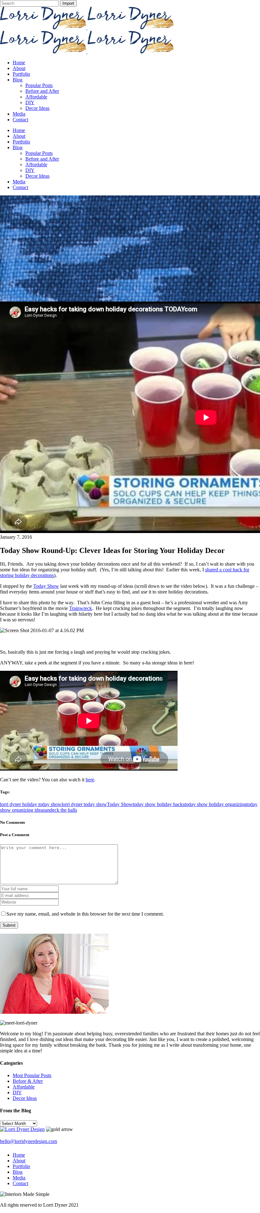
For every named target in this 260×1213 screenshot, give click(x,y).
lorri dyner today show (84, 804)
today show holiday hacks (159, 804)
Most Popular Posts (32, 1075)
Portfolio (21, 1166)
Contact (20, 1183)
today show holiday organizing (215, 804)
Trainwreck (80, 608)
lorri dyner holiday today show (31, 804)
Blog (18, 1172)
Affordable (24, 1086)
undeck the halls (61, 810)
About (19, 1160)
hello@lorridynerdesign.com (28, 1141)
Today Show (46, 586)
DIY (17, 1092)
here (90, 779)
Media (19, 1177)
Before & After (28, 1081)
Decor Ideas (25, 1098)
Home (19, 1155)
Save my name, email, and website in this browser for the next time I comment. (85, 914)
